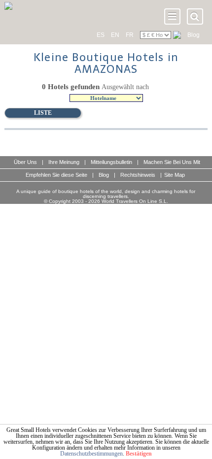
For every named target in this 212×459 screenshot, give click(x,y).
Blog (193, 35)
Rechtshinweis (137, 175)
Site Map (174, 175)
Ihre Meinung (63, 162)
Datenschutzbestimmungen (91, 453)
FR (130, 35)
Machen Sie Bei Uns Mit (171, 162)
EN (115, 35)
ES (101, 35)
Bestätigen (139, 453)
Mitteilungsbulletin (111, 162)
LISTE (43, 112)
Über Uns (25, 162)
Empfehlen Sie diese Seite (56, 175)
